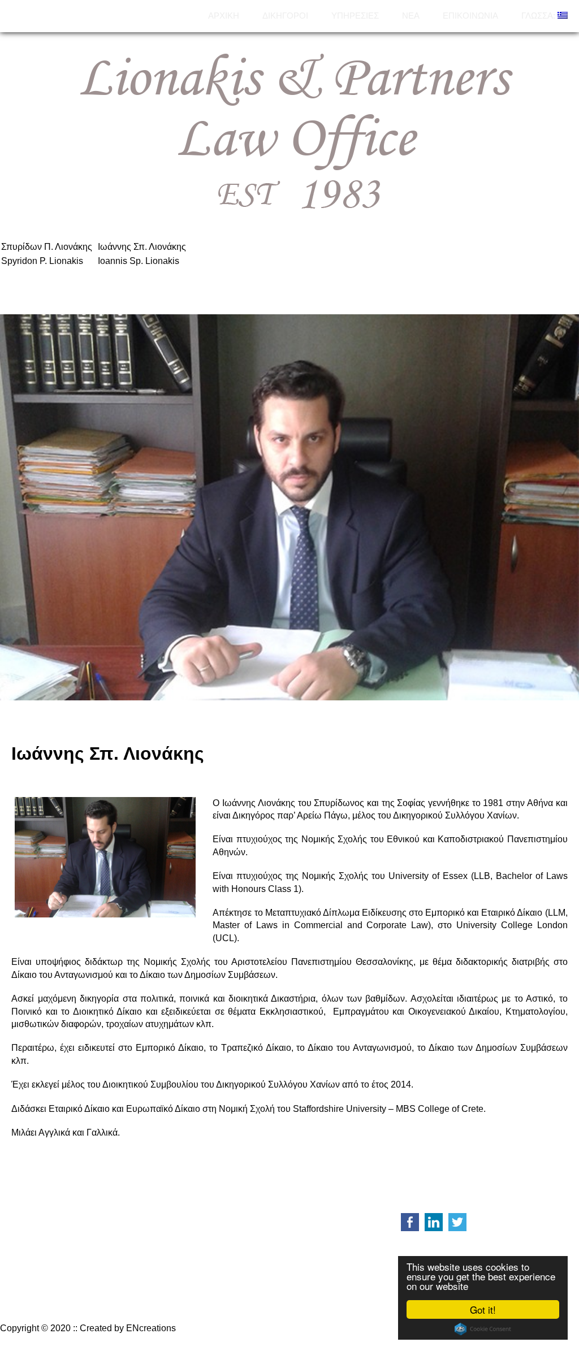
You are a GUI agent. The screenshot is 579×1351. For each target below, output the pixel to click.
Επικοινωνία (470, 15)
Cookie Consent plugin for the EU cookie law (483, 1329)
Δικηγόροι (285, 15)
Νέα (411, 15)
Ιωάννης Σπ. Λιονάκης (142, 247)
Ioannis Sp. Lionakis (138, 261)
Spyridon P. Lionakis (42, 261)
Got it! (483, 1309)
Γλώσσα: (539, 15)
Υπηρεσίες (355, 15)
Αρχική (223, 15)
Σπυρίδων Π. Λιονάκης (46, 247)
